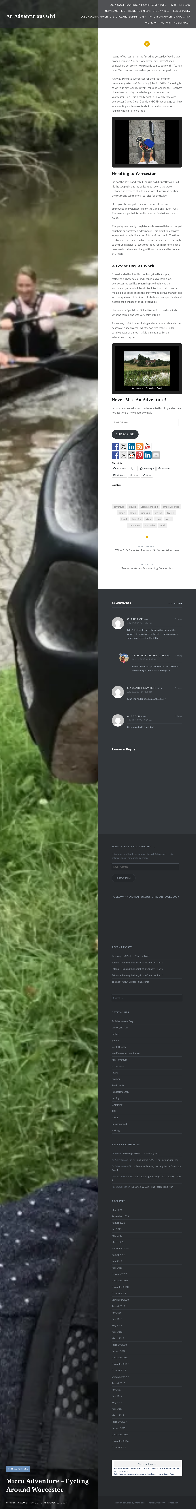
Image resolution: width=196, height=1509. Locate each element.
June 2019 (117, 1261)
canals (122, 512)
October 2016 (119, 1447)
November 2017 (120, 1364)
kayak (124, 519)
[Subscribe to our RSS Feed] (139, 446)
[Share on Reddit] (131, 455)
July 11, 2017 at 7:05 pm (139, 691)
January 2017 (119, 1428)
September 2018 (120, 1299)
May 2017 (117, 1402)
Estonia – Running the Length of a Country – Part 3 (137, 962)
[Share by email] (156, 455)
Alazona (134, 716)
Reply (179, 619)
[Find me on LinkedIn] (131, 446)
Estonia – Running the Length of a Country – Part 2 (137, 968)
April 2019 (117, 1267)
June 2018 (117, 1319)
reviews (116, 1078)
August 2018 (118, 1306)
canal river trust (171, 506)
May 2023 (117, 1235)
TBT (114, 1111)
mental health (119, 1046)
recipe (115, 1072)
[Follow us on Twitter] (123, 446)
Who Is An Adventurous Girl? (169, 16)
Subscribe (125, 434)
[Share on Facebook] (115, 455)
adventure (119, 506)
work (162, 525)
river (148, 519)
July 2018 (117, 1312)
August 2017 (118, 1383)
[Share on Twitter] (123, 455)
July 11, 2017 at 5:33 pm (144, 659)
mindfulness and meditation (126, 1053)
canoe (133, 512)
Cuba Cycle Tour (120, 1027)
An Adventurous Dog (122, 1021)
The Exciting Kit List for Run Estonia (130, 981)
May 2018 (117, 1325)
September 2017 (120, 1376)
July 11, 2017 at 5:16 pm (139, 622)
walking (116, 1130)
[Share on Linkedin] (148, 455)
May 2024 (117, 1210)
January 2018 (119, 1351)
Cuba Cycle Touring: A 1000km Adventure (138, 5)
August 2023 (118, 1222)
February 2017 (119, 1421)
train (158, 519)
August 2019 (118, 1254)
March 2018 (118, 1338)
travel (168, 519)
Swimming (117, 1104)
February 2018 (119, 1344)
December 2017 (120, 1357)
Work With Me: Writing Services (167, 22)
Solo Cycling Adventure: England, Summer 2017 (113, 16)
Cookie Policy (169, 1474)
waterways (134, 525)
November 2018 (120, 1287)
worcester (150, 525)
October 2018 (119, 1293)
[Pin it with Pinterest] (139, 455)
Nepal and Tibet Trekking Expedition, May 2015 (137, 11)
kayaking (136, 519)
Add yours (175, 603)
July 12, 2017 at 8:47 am (139, 720)
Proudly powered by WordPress (130, 1502)
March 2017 (118, 1415)
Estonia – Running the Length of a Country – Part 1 (137, 975)
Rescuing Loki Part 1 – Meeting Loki (130, 956)
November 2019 (120, 1248)
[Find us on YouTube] (148, 446)
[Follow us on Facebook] (115, 446)
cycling (158, 512)
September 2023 (120, 1216)
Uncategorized (119, 1123)
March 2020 (118, 1242)
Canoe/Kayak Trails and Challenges (150, 87)
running (115, 1098)
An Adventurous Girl (31, 16)
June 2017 (117, 1396)
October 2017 (119, 1370)
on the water (118, 1066)
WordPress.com (171, 1502)
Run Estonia (181, 11)
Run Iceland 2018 (120, 1091)
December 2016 (120, 1434)
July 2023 (117, 1229)
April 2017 (117, 1408)
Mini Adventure (18, 1469)
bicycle (132, 506)
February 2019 (119, 1274)
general (115, 1040)
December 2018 (120, 1280)
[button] (140, 155)
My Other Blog (180, 5)
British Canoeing (149, 506)
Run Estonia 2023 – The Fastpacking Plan (157, 1159)
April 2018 (117, 1331)
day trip (170, 512)
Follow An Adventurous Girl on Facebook (145, 896)
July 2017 (117, 1389)
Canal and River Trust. (165, 208)
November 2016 (120, 1441)
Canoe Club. (132, 101)
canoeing (145, 512)
